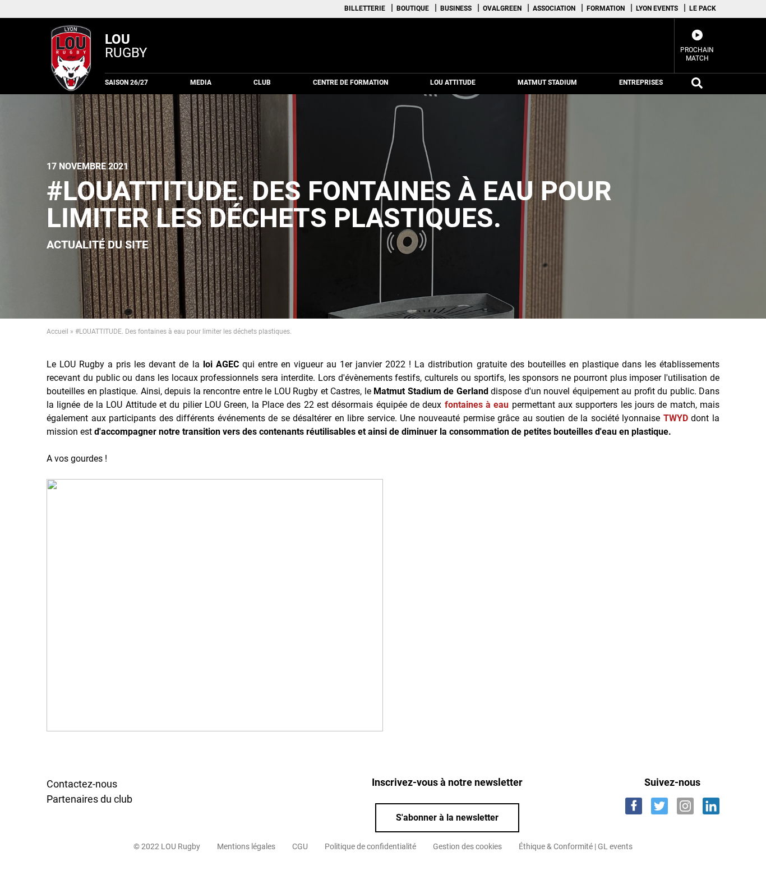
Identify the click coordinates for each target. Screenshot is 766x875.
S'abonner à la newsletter (447, 817)
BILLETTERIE (364, 8)
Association (554, 8)
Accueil (57, 331)
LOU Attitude (453, 82)
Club (262, 82)
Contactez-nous (82, 784)
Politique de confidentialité (370, 846)
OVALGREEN (502, 8)
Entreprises (641, 82)
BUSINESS (456, 8)
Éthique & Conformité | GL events (576, 846)
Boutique (412, 8)
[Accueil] (71, 56)
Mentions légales (246, 846)
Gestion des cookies (467, 846)
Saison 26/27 (126, 82)
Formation (606, 8)
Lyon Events (657, 8)
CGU (300, 846)
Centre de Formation (350, 82)
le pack (702, 8)
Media (200, 82)
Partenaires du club (89, 799)
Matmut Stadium (547, 82)
